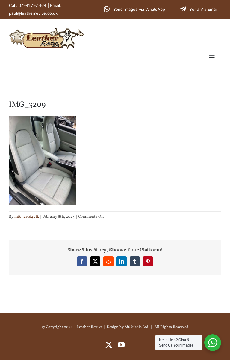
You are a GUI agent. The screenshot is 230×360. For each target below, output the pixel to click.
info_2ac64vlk (26, 216)
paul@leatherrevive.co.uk (33, 13)
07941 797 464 (32, 5)
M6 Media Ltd (136, 327)
